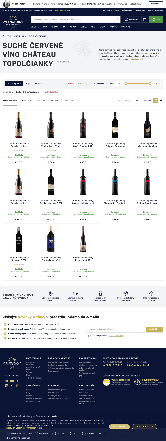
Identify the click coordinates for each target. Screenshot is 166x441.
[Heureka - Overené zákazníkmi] (106, 382)
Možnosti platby (85, 362)
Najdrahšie (41, 100)
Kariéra (29, 395)
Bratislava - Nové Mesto (33, 368)
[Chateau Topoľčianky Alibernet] (19, 239)
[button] (55, 428)
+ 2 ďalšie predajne (34, 378)
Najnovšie (54, 100)
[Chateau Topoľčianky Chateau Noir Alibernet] (147, 182)
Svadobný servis (86, 395)
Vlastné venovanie (86, 390)
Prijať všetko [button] (119, 427)
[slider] (126, 83)
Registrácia (107, 10)
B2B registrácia (54, 395)
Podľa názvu (68, 100)
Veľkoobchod (127, 10)
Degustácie (140, 10)
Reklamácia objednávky (57, 365)
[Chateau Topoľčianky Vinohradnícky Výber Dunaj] (51, 125)
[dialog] (83, 426)
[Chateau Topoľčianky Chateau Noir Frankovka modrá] (115, 182)
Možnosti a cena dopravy (58, 362)
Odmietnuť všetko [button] (144, 427)
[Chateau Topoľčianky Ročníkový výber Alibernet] (19, 182)
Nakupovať (155, 4)
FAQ (80, 376)
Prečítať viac (48, 425)
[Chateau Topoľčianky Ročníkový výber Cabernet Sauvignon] (19, 125)
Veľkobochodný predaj (57, 390)
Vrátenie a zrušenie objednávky (61, 368)
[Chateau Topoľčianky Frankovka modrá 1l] (51, 239)
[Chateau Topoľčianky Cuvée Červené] (83, 125)
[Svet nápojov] (3, 36)
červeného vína (152, 50)
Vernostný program (87, 398)
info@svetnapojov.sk (138, 365)
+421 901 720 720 (112, 365)
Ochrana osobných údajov (86, 369)
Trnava (29, 372)
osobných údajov (116, 336)
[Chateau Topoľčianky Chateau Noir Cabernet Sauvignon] (83, 182)
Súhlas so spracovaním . (106, 336)
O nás (28, 390)
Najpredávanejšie (10, 100)
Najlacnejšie (27, 100)
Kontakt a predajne (155, 10)
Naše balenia (53, 371)
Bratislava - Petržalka (30, 363)
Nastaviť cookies (33, 401)
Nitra (28, 375)
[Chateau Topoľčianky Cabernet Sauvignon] (115, 125)
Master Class (53, 392)
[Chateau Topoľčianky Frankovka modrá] (51, 182)
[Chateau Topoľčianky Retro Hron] (83, 239)
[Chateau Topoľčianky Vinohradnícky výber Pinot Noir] (147, 125)
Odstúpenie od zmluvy (88, 373)
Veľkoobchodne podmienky (59, 398)
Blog (117, 10)
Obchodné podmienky (88, 365)
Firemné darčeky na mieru (87, 402)
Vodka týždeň (18, 4)
